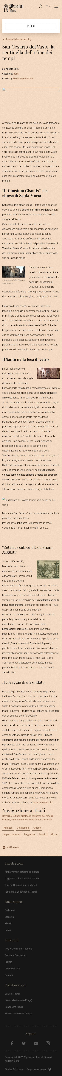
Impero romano (12, 834)
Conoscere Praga (14, 1007)
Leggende (29, 834)
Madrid (8, 923)
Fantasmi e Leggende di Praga (21, 891)
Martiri (42, 834)
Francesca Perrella (23, 78)
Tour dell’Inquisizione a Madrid (21, 885)
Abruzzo (8, 827)
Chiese (37, 827)
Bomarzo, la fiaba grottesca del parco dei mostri (27, 816)
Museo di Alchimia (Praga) (18, 1013)
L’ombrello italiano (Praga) (18, 1000)
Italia (16, 73)
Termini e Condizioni (15, 955)
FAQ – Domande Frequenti (18, 948)
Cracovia (9, 916)
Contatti (9, 975)
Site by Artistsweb (14, 1069)
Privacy (8, 961)
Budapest (10, 910)
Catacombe (23, 827)
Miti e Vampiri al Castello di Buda (22, 871)
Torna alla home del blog (18, 39)
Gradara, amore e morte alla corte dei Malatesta (27, 819)
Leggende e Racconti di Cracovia (22, 878)
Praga (8, 930)
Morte (54, 834)
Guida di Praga (12, 993)
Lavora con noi (12, 968)
